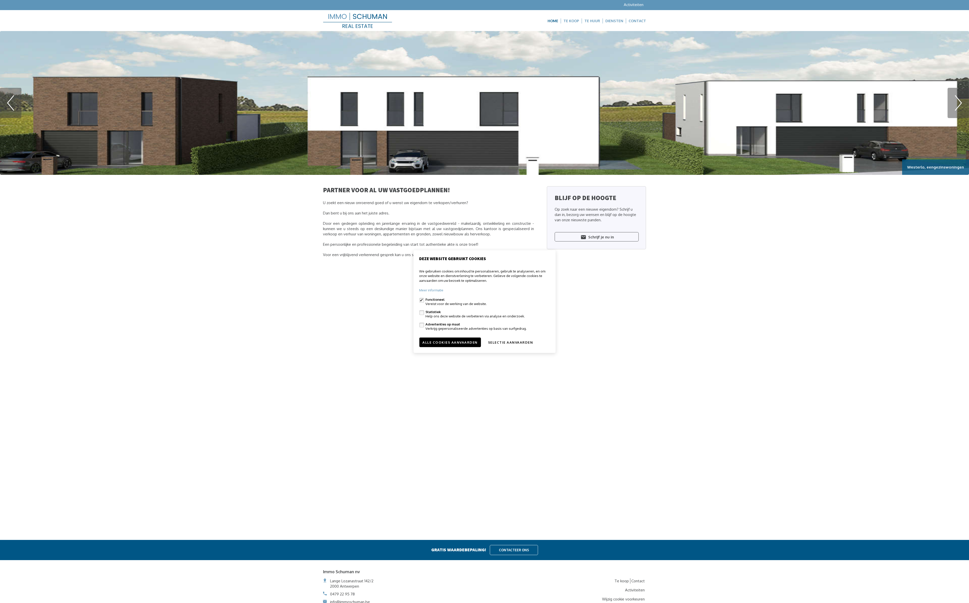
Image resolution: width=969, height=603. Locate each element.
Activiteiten (633, 4)
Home (553, 21)
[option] (484, 103)
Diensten (614, 21)
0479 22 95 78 (342, 594)
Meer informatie (431, 290)
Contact (637, 21)
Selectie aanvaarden (510, 342)
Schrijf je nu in (600, 237)
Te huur (592, 21)
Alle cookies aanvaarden (450, 342)
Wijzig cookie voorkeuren (623, 599)
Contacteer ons (514, 549)
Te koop (571, 21)
